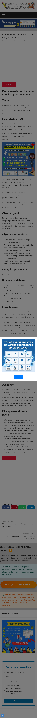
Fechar (18, 377)
